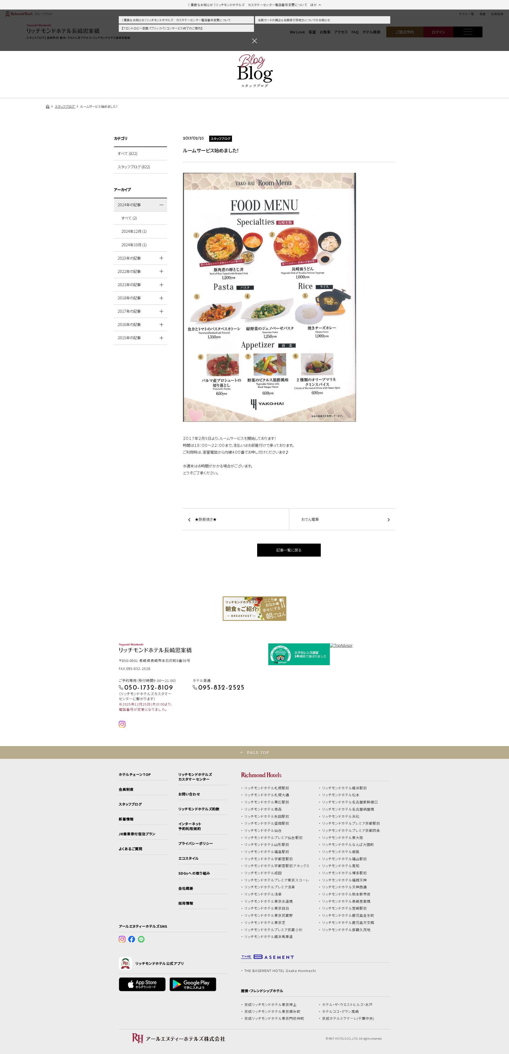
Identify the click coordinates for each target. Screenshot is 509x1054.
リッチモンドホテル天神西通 (344, 887)
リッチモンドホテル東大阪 (342, 837)
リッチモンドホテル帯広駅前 (266, 802)
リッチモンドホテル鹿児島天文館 (348, 922)
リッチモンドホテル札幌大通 (266, 795)
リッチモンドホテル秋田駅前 (266, 816)
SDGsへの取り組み (194, 873)
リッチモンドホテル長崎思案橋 (346, 901)
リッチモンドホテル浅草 (263, 894)
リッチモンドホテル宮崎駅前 (344, 908)
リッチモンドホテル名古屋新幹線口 (350, 802)
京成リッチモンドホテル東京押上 (270, 1004)
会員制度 (126, 789)
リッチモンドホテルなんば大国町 (348, 844)
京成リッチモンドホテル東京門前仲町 (274, 1018)
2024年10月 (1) (134, 244)
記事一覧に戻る (289, 550)
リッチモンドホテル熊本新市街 (346, 894)
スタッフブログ (130, 804)
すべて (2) (129, 218)
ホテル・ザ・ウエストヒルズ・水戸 (347, 1004)
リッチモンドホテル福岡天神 (344, 880)
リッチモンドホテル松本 (341, 795)
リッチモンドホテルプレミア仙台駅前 (273, 837)
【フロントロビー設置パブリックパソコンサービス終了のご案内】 (162, 28)
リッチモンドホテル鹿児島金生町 (348, 915)
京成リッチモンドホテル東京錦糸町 (272, 1011)
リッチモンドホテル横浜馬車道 (268, 936)
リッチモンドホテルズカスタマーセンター (195, 777)
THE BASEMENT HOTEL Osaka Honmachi (280, 970)
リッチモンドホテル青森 (263, 809)
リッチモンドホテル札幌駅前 (266, 788)
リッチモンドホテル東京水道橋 (268, 901)
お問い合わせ (189, 794)
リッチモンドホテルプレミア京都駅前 (351, 823)
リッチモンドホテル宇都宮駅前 (268, 859)
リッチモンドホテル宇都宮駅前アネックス (277, 865)
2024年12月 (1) (134, 231)
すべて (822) (127, 153)
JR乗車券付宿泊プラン (137, 834)
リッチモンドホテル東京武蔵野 (268, 915)
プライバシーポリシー (195, 843)
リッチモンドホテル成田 (263, 873)
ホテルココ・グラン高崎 (340, 1011)
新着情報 (126, 819)
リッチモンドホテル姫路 (341, 851)
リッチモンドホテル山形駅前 (266, 844)
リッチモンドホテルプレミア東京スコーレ (276, 880)
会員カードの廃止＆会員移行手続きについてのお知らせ (294, 20)
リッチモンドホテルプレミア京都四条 (351, 830)
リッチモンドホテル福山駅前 (344, 859)
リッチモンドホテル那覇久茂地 (346, 929)
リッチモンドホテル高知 (341, 865)
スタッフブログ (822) (134, 166)
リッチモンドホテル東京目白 (266, 908)
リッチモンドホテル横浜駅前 (344, 788)
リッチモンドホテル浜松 (341, 816)
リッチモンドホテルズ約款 (199, 809)
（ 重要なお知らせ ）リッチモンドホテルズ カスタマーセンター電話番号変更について (176, 20)
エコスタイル (188, 858)
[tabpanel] (254, 608)
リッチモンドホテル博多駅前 (344, 873)
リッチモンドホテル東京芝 (265, 922)
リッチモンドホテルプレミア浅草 (269, 887)
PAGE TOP (258, 752)
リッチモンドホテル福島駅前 (266, 851)
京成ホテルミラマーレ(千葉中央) (348, 1018)
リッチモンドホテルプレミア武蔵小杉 (273, 929)
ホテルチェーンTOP (135, 774)
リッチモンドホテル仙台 (263, 830)
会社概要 (185, 888)
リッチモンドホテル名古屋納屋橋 (348, 809)
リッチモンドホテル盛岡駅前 (266, 823)
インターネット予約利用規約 (189, 826)
